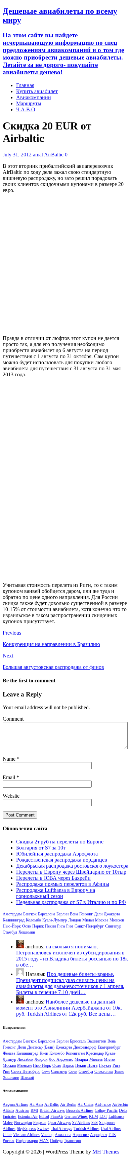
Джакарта (112, 914)
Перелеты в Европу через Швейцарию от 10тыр (71, 872)
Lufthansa (116, 1116)
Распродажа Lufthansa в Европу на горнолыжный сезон (55, 893)
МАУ (44, 1140)
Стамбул (10, 932)
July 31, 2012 (17, 154)
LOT (103, 1116)
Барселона (46, 914)
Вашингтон (96, 1041)
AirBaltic (53, 154)
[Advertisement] (65, 264)
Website (11, 796)
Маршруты (28, 103)
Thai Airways (61, 1128)
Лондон (74, 920)
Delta (123, 1110)
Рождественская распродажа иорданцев (61, 860)
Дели (98, 914)
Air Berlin (68, 1104)
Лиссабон (25, 1059)
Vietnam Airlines (26, 1134)
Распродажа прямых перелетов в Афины (62, 884)
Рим (69, 926)
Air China (85, 1104)
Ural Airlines (111, 1128)
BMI (34, 1110)
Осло (26, 926)
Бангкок (30, 914)
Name (10, 759)
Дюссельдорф (84, 1047)
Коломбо (33, 920)
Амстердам (12, 914)
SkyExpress (26, 1128)
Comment (13, 719)
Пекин (50, 926)
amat (38, 154)
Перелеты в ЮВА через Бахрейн (53, 878)
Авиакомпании (33, 97)
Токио (119, 1071)
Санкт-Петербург (89, 926)
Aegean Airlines (15, 1104)
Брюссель (78, 1041)
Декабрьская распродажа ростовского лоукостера (72, 866)
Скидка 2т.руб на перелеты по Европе (59, 841)
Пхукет (105, 1065)
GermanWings (76, 1116)
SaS (94, 1122)
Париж (38, 926)
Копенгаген (75, 1053)
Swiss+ (43, 1128)
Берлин (62, 914)
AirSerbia (120, 1104)
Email (9, 777)
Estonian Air (28, 1116)
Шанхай (27, 1077)
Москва (101, 920)
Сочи (73, 1071)
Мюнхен (117, 920)
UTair (7, 1134)
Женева (9, 1053)
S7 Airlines (81, 1122)
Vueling (47, 1134)
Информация (27, 1140)
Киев (44, 1053)
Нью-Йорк (12, 926)
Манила (95, 1059)
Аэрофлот (98, 1134)
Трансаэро (72, 1140)
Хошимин (26, 932)
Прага (92, 1065)
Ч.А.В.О (25, 109)
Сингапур (113, 926)
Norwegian (23, 1122)
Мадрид (81, 1059)
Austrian (22, 1110)
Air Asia (36, 1104)
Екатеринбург (109, 1047)
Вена (74, 914)
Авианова (63, 1134)
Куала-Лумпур (54, 920)
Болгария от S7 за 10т (41, 847)
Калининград (14, 920)
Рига (61, 926)
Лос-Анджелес (61, 1059)
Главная (25, 85)
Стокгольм (103, 1071)
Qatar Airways (59, 1122)
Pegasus (39, 1122)
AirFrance (103, 1104)
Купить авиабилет (37, 91)
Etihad (44, 1116)
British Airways (52, 1110)
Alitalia (8, 1110)
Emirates (9, 1116)
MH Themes (105, 1152)
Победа (56, 1140)
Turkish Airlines (86, 1128)
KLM (93, 1116)
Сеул (46, 1071)
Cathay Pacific (106, 1110)
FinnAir (56, 1116)
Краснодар (95, 1053)
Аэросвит (81, 1134)
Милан (88, 920)
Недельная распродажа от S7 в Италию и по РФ (71, 902)
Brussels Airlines (79, 1110)
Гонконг (86, 914)
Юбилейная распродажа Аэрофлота (57, 854)
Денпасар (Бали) (40, 1047)
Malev (8, 1122)
